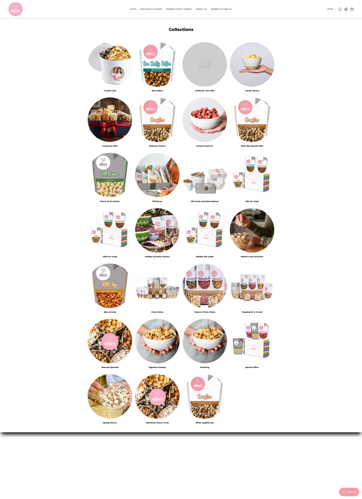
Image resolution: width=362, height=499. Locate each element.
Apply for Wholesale (177, 452)
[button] (133, 9)
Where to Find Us (136, 452)
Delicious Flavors (98, 452)
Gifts (90, 447)
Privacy (130, 472)
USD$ (330, 9)
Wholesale (171, 447)
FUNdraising (172, 467)
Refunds (131, 467)
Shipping (131, 457)
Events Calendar (174, 457)
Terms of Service (136, 462)
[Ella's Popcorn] (15, 9)
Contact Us (132, 447)
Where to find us (97, 467)
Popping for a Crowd (100, 457)
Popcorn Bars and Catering (181, 462)
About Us (93, 462)
